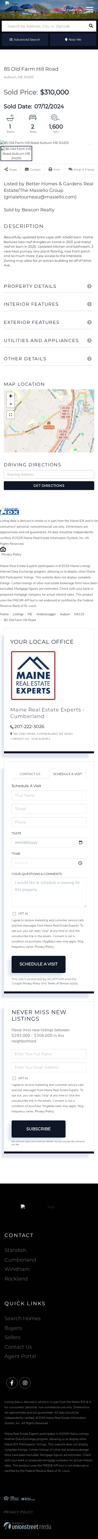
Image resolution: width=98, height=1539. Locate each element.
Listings (18, 614)
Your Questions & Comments (37, 874)
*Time (16, 854)
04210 (79, 614)
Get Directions (48, 485)
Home (4, 614)
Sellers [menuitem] (13, 1337)
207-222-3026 (29, 726)
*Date (16, 833)
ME (30, 614)
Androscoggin (46, 614)
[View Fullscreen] (10, 415)
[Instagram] (25, 1383)
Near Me (75, 39)
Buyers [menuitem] (13, 1328)
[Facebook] (12, 1383)
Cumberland (20, 1260)
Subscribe (38, 1128)
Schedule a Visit (67, 774)
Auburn (65, 614)
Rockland (16, 1279)
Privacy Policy (11, 554)
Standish (15, 1250)
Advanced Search (27, 39)
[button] (90, 26)
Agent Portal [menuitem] (20, 1356)
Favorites (74, 10)
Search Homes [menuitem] (23, 1318)
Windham (17, 1269)
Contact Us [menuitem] (18, 1347)
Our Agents (41, 738)
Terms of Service (58, 983)
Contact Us (20, 738)
